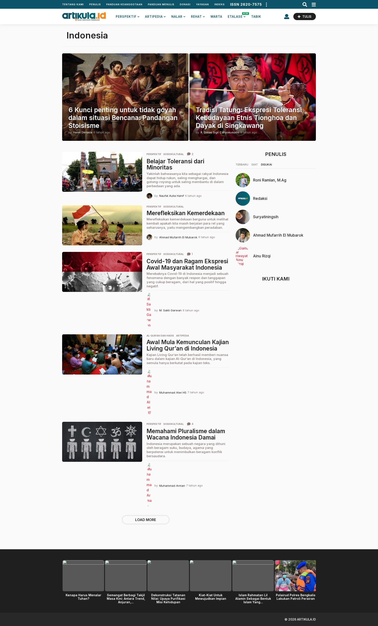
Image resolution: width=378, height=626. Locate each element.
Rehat (196, 16)
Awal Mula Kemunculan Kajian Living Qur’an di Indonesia (188, 345)
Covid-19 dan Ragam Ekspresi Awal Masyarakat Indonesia (187, 264)
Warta (216, 16)
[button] (266, 4)
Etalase (237, 15)
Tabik (256, 16)
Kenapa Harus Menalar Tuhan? (83, 596)
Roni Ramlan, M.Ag (269, 180)
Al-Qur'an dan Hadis (160, 335)
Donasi (185, 4)
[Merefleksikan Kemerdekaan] (102, 225)
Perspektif (126, 16)
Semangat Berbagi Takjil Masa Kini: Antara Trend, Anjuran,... (126, 598)
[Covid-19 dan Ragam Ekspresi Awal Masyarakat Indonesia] (102, 272)
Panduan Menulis (161, 4)
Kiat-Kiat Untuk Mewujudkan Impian (210, 596)
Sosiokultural (173, 154)
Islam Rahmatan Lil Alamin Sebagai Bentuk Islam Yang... (253, 598)
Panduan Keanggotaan (124, 4)
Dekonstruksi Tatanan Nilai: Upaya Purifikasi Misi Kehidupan (168, 598)
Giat (254, 164)
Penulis (95, 4)
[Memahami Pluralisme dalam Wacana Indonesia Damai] (102, 442)
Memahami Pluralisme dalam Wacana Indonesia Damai (186, 434)
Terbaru (242, 164)
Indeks (219, 4)
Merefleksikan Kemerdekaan (186, 213)
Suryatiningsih (265, 217)
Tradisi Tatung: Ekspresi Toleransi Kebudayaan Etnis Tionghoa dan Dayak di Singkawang (249, 117)
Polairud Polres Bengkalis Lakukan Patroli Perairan (295, 596)
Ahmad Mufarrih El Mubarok (278, 235)
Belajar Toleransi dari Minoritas (175, 164)
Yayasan (202, 4)
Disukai (266, 164)
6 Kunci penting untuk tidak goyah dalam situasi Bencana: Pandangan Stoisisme (123, 117)
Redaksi (260, 198)
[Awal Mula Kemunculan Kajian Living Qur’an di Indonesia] (102, 354)
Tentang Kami (73, 4)
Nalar (176, 16)
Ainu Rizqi (262, 256)
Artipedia (154, 16)
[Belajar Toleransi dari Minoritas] (102, 172)
